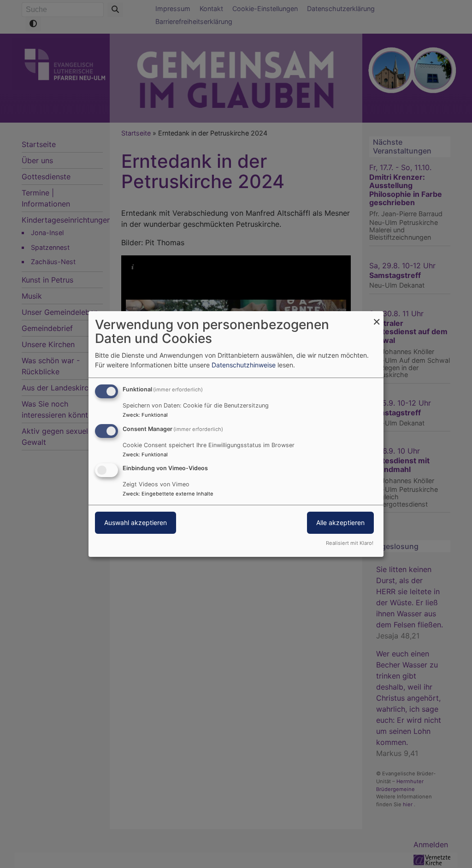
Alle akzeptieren (340, 523)
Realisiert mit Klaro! (349, 543)
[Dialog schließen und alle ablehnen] (377, 317)
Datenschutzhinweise (244, 365)
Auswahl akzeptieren (135, 523)
